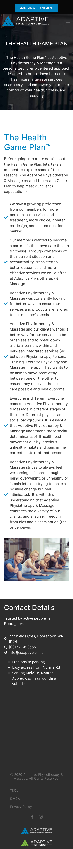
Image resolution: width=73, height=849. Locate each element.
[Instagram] (41, 817)
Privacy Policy (21, 807)
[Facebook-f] (32, 817)
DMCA (15, 799)
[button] (67, 21)
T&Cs (14, 790)
